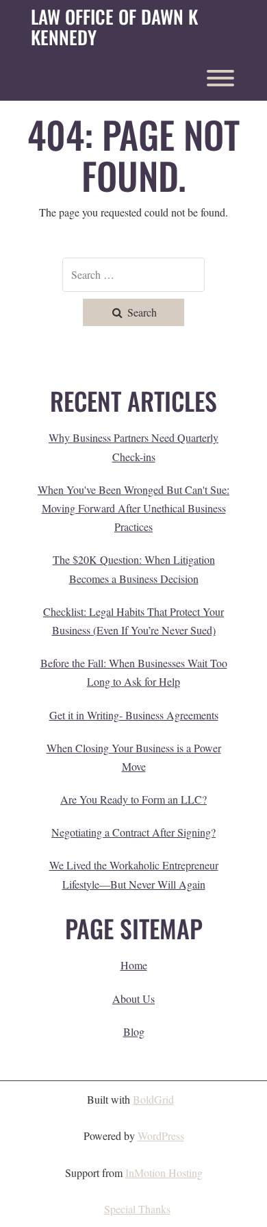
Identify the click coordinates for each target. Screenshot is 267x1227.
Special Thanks (137, 1209)
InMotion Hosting (164, 1172)
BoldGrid (153, 1099)
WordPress (161, 1135)
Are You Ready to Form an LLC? (133, 799)
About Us (133, 998)
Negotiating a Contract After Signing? (133, 832)
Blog (133, 1031)
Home (133, 965)
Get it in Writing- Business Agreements (133, 715)
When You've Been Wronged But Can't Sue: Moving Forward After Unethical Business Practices (133, 508)
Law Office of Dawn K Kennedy (114, 27)
